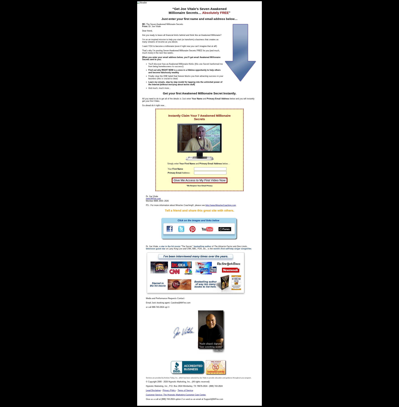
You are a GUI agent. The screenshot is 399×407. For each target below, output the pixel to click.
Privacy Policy (169, 390)
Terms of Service (185, 390)
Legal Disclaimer (153, 390)
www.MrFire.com (153, 198)
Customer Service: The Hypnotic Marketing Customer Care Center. (176, 395)
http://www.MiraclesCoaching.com (220, 205)
